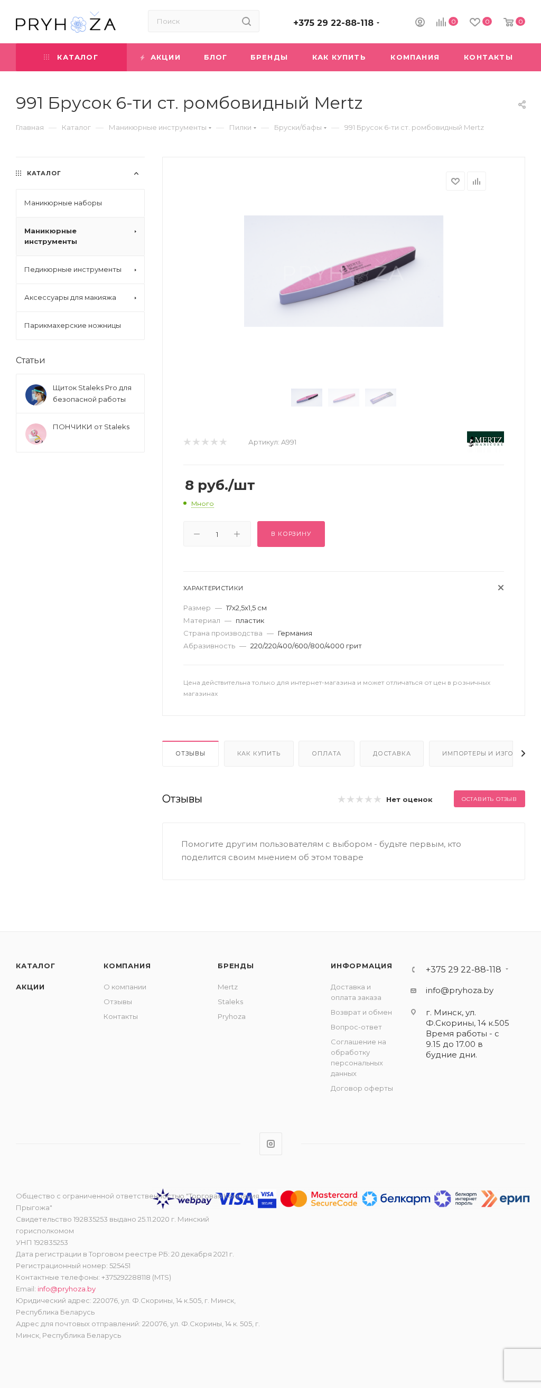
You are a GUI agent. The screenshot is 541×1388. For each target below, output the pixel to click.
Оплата (326, 753)
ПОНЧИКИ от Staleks (91, 426)
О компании (125, 987)
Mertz (228, 987)
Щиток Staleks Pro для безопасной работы (92, 393)
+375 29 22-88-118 (333, 23)
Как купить (259, 753)
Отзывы (190, 753)
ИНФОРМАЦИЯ (362, 965)
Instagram (270, 1143)
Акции (30, 987)
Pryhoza (232, 1016)
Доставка (392, 753)
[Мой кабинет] (420, 23)
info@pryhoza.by (459, 990)
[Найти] (246, 21)
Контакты (121, 1016)
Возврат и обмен (361, 1012)
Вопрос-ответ (356, 1027)
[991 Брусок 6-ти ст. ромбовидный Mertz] (343, 271)
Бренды (236, 965)
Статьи (30, 360)
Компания (127, 965)
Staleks (230, 1001)
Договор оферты (362, 1088)
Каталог (35, 965)
